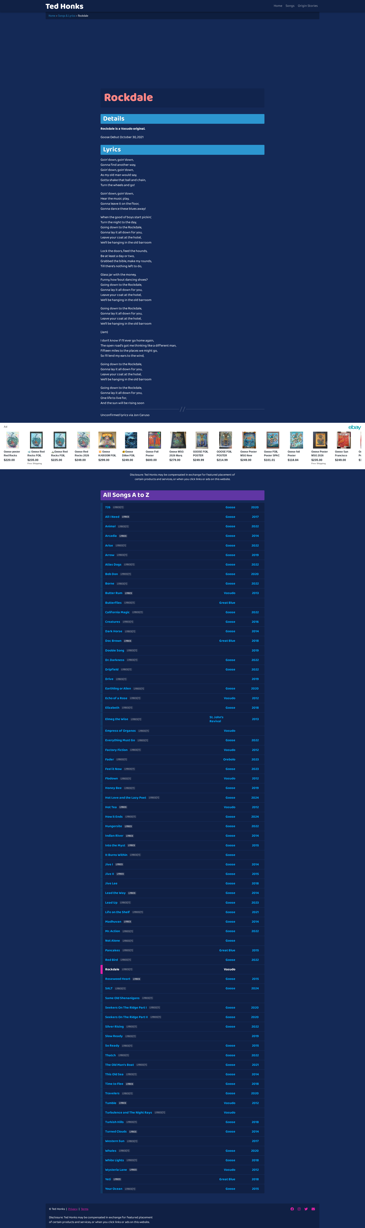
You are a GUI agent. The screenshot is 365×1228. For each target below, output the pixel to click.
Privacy (73, 1209)
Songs (290, 5)
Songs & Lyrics (66, 15)
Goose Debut (110, 137)
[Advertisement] (182, 53)
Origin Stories (308, 5)
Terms (84, 1209)
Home (278, 5)
